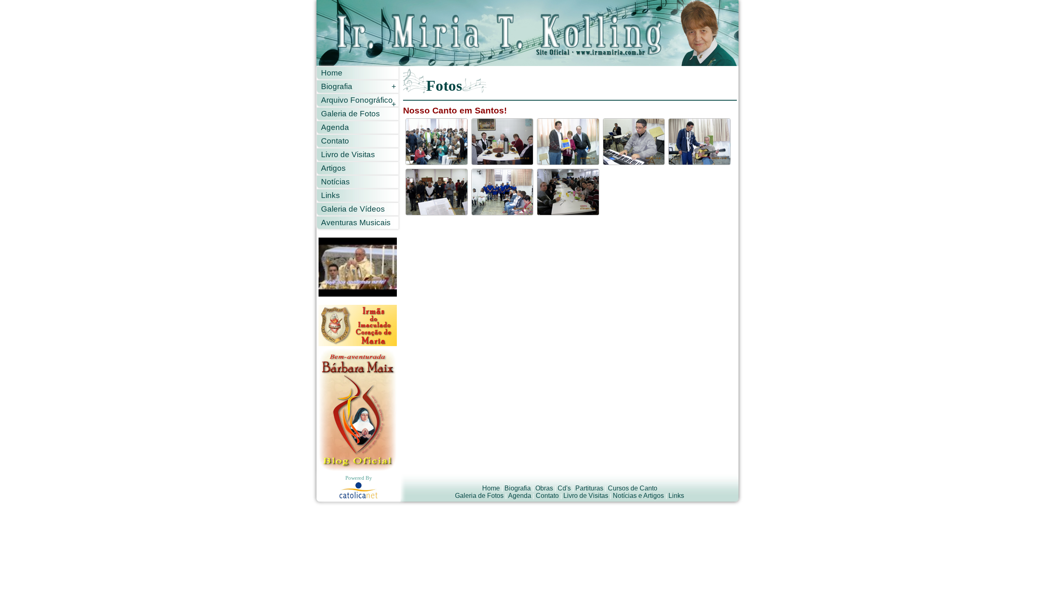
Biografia (358, 86)
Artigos (333, 168)
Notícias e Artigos (638, 495)
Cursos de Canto (632, 488)
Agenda (335, 127)
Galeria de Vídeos (353, 209)
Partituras (589, 488)
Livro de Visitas (348, 154)
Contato (335, 141)
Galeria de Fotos (350, 113)
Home (331, 72)
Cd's (564, 488)
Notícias (335, 181)
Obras (544, 488)
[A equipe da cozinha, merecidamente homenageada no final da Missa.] (502, 192)
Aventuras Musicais (356, 222)
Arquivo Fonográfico (358, 101)
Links (330, 195)
